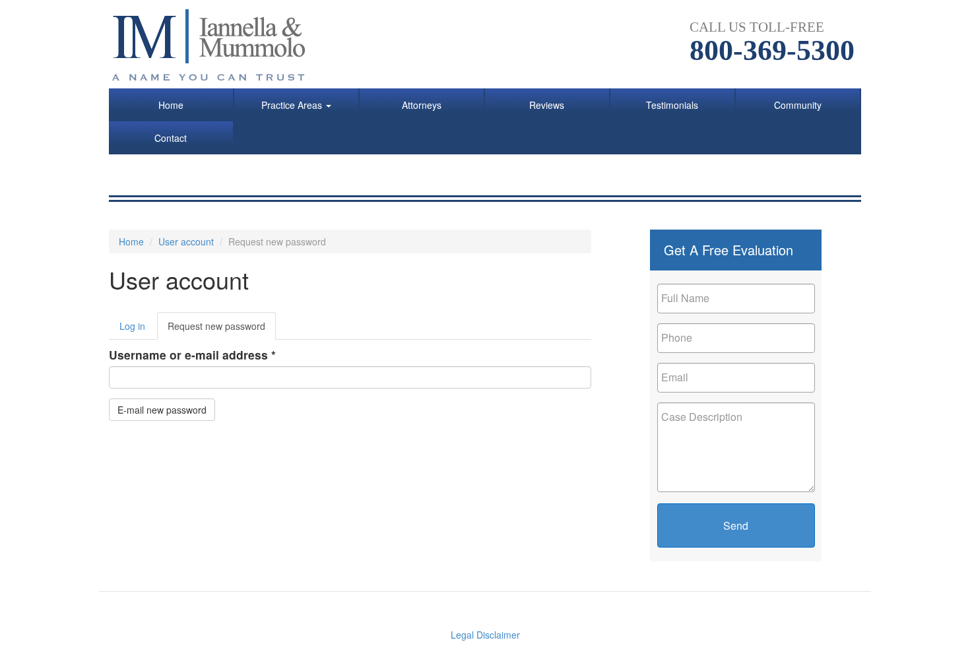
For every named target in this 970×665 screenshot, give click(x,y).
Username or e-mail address (192, 354)
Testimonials (672, 104)
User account (186, 241)
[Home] (216, 44)
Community (798, 104)
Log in (132, 325)
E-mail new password (162, 409)
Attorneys (421, 104)
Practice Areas (293, 104)
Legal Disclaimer (485, 634)
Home (170, 104)
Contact (170, 137)
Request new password (222, 329)
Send (735, 525)
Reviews (546, 104)
